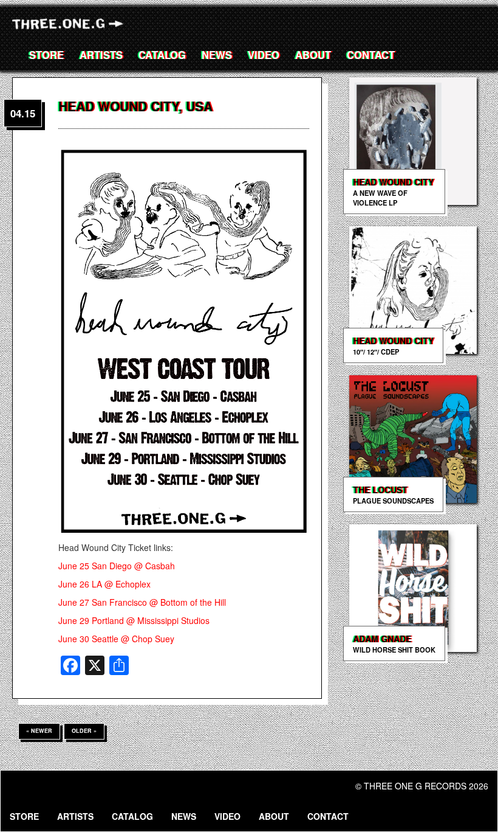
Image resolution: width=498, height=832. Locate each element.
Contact (371, 54)
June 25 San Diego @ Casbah (116, 566)
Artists (101, 54)
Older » (84, 731)
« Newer (39, 731)
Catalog (162, 54)
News (217, 54)
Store (46, 54)
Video (263, 54)
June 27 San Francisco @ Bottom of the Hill (142, 602)
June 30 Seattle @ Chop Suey (116, 639)
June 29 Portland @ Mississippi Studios (134, 620)
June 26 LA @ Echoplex (104, 584)
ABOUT (313, 54)
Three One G (70, 26)
